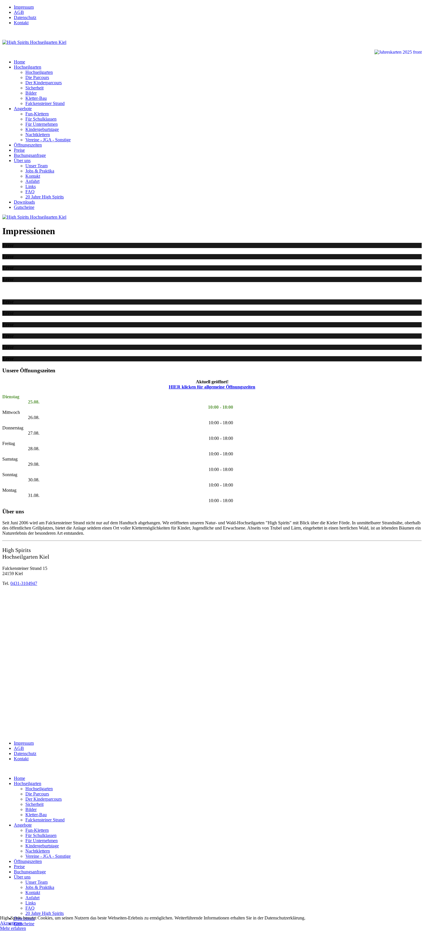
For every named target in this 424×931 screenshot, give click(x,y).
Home (19, 61)
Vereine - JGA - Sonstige (48, 139)
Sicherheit (34, 87)
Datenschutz (25, 17)
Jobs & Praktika (39, 170)
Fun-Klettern (37, 113)
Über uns (22, 160)
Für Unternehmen (41, 124)
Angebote (23, 108)
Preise (19, 150)
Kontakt (21, 22)
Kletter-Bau (36, 98)
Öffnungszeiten (28, 144)
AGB (19, 12)
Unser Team (36, 165)
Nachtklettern (37, 134)
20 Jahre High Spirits (44, 196)
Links (30, 186)
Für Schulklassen (41, 119)
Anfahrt (32, 181)
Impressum (24, 7)
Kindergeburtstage (42, 129)
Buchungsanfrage (30, 155)
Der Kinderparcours (43, 82)
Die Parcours (37, 77)
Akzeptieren (11, 923)
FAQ (30, 191)
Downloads (24, 202)
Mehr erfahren (13, 928)
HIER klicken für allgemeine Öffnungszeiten (212, 386)
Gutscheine (24, 207)
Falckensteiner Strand (45, 103)
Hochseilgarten (27, 67)
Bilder (31, 93)
